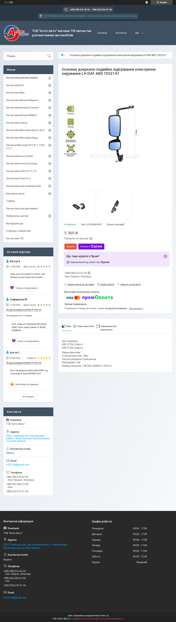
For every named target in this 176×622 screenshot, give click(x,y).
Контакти (121, 32)
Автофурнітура (14, 223)
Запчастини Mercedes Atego (22, 137)
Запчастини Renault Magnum (22, 100)
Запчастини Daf (15, 85)
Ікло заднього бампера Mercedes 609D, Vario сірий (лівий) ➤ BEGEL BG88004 (29, 327)
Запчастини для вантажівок (22, 77)
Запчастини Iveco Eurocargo (21, 163)
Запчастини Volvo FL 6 (18, 178)
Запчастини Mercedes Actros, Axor (25, 130)
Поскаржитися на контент (83, 619)
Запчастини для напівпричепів (23, 186)
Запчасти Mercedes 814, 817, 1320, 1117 (25, 147)
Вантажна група (15, 193)
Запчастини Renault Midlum (21, 115)
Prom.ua (104, 615)
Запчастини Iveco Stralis (19, 156)
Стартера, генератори (18, 231)
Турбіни (10, 201)
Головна (102, 32)
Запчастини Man (15, 92)
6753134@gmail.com (17, 464)
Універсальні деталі (17, 216)
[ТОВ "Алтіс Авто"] (16, 33)
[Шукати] (49, 56)
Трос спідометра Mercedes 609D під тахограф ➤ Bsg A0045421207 (29, 372)
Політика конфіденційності (110, 619)
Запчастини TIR (15, 238)
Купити (71, 246)
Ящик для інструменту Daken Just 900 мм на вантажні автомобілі (27, 275)
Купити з (85, 246)
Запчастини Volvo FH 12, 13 (21, 171)
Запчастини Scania (16, 122)
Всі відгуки (28, 396)
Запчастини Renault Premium (22, 107)
